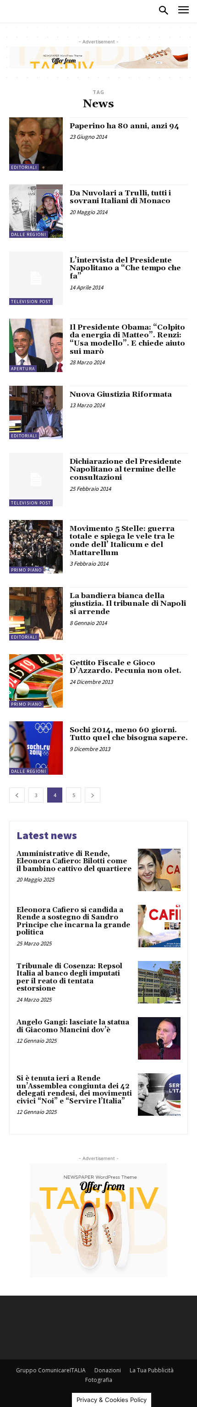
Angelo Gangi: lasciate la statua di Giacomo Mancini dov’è (72, 1026)
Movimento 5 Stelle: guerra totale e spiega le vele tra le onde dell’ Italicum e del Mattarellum (122, 540)
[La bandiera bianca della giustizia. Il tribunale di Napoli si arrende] (36, 613)
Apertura (23, 369)
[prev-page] (17, 795)
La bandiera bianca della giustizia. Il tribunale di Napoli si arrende (128, 603)
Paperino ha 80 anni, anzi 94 (124, 126)
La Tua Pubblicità (152, 1370)
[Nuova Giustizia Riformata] (36, 412)
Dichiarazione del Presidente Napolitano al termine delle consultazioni (125, 469)
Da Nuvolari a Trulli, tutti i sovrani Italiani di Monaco (120, 197)
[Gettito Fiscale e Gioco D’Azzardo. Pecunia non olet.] (36, 681)
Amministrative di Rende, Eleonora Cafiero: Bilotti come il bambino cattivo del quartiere (73, 861)
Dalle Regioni (28, 234)
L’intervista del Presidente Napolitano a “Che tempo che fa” (125, 268)
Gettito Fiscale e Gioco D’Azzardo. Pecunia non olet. (125, 667)
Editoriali (24, 167)
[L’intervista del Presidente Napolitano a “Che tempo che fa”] (36, 278)
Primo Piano (26, 570)
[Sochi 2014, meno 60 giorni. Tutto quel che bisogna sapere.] (36, 748)
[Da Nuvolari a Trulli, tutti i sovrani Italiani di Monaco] (36, 211)
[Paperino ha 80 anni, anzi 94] (36, 144)
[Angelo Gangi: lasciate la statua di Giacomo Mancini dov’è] (159, 1038)
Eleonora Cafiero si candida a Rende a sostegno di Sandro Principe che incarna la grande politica (73, 921)
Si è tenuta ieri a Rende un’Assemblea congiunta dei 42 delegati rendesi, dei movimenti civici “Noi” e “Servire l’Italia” (74, 1090)
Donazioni (107, 1370)
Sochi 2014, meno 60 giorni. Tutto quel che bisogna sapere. (129, 734)
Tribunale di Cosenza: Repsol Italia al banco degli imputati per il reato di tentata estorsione (69, 977)
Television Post (31, 301)
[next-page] (92, 795)
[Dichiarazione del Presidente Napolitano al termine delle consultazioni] (36, 479)
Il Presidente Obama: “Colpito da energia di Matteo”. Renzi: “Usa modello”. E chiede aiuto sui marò (127, 339)
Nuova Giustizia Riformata (121, 394)
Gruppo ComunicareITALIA (51, 1370)
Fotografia (98, 1380)
